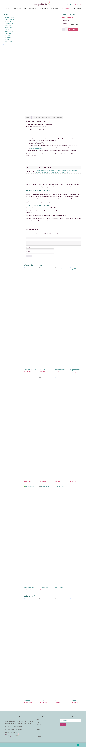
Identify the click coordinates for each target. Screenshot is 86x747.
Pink (57, 172)
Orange (52, 172)
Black (37, 170)
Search (62, 724)
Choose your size (65, 20)
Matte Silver (47, 170)
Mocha (52, 170)
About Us (39, 727)
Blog (38, 722)
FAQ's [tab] (54, 117)
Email (28, 251)
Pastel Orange (47, 172)
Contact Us (39, 729)
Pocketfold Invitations (9, 17)
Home (4, 11)
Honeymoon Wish (33, 8)
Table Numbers (8, 37)
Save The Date (17, 8)
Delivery (39, 736)
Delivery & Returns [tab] (36, 117)
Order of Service (44, 8)
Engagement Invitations (10, 23)
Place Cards (7, 35)
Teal (55, 170)
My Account (69, 4)
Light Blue (69, 170)
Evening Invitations (9, 21)
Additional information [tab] (46, 117)
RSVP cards (7, 29)
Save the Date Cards (9, 25)
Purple (60, 172)
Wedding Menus (8, 33)
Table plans (7, 39)
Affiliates (39, 724)
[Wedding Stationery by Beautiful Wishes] (43, 4)
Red (55, 172)
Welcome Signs (54, 8)
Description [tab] (28, 117)
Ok (78, 744)
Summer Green (39, 172)
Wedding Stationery (9, 11)
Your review (29, 239)
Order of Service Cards (9, 31)
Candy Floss (42, 170)
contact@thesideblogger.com (36, 148)
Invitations (7, 8)
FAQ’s (38, 719)
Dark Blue (59, 170)
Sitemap (39, 731)
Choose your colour (66, 23)
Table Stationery (65, 8)
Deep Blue (63, 170)
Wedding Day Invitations (10, 19)
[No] (84, 745)
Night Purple (65, 172)
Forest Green (74, 170)
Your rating (28, 236)
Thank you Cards (77, 8)
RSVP (25, 8)
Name (28, 247)
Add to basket (73, 29)
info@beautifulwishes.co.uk (11, 732)
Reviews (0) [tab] (59, 117)
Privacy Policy (40, 734)
